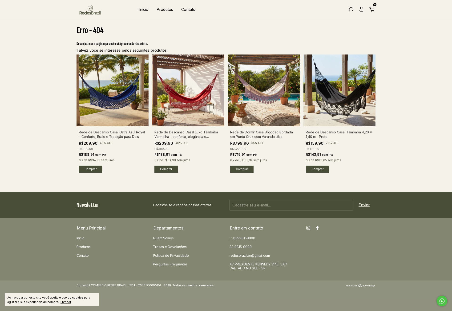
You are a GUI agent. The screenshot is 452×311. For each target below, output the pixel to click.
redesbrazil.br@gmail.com (250, 255)
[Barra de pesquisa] (351, 9)
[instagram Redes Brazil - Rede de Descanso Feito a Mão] (308, 228)
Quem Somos (163, 238)
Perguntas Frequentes (170, 264)
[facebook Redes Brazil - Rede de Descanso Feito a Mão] (317, 228)
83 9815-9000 (241, 247)
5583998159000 (242, 238)
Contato (188, 9)
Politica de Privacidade (171, 255)
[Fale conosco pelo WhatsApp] (442, 301)
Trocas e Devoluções (170, 247)
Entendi (66, 302)
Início (143, 9)
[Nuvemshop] (360, 286)
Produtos (165, 9)
